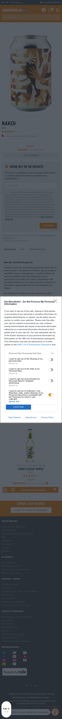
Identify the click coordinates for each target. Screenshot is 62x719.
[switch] (51, 359)
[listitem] (31, 353)
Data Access (31, 417)
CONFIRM (18, 407)
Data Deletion (15, 417)
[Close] (56, 302)
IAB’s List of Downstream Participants (34, 344)
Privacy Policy (47, 417)
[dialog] (31, 359)
